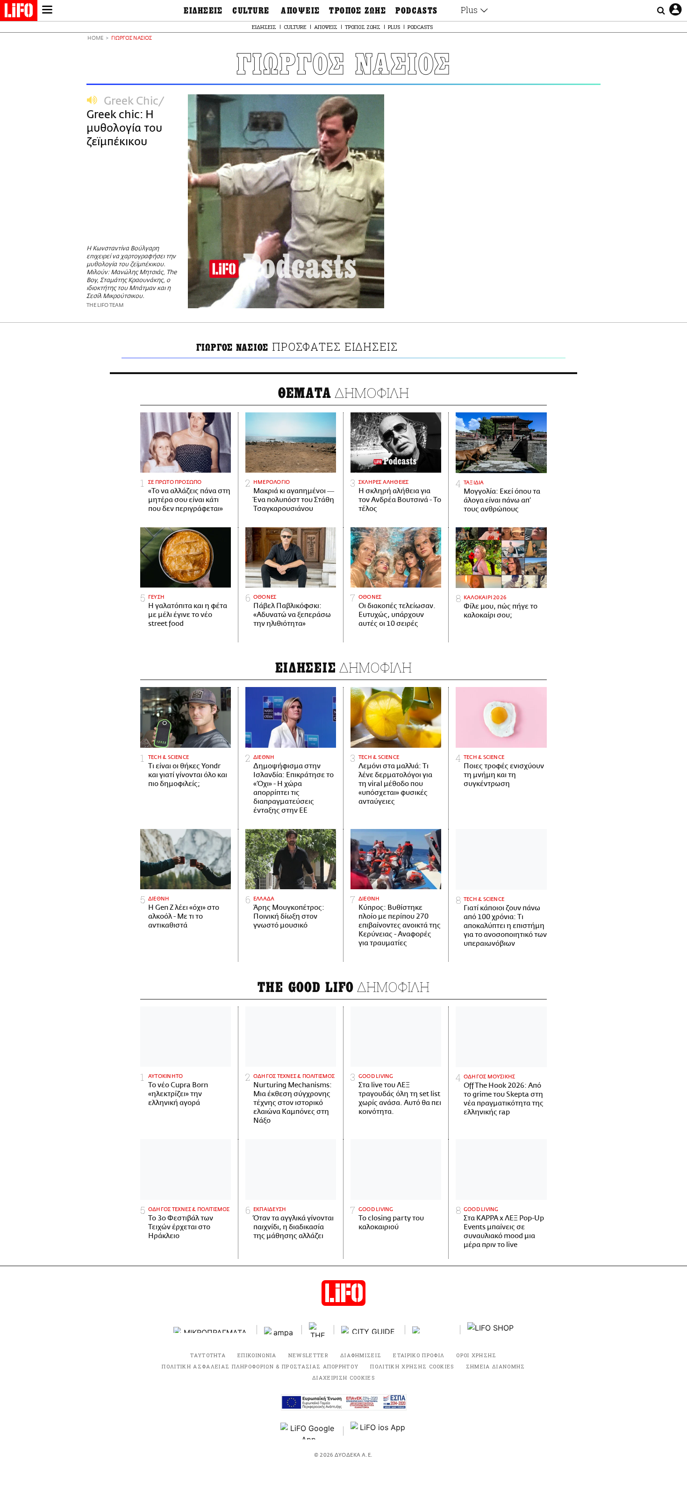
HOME (95, 38)
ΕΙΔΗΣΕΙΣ (203, 11)
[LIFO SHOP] (490, 1329)
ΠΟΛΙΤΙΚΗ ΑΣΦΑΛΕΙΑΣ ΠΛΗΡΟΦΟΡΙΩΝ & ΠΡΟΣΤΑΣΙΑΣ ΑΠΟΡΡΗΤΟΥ (260, 1366)
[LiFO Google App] (308, 1431)
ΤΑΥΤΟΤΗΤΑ (208, 1355)
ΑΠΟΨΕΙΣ (300, 11)
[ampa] (279, 1330)
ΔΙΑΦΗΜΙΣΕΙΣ (361, 1355)
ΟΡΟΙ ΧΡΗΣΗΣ (476, 1355)
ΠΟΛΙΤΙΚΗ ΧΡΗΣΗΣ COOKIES (412, 1366)
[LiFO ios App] (379, 1431)
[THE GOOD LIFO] (318, 1329)
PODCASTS (416, 11)
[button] (47, 10)
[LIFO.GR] (18, 12)
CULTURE (250, 11)
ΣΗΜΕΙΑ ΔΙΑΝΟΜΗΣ (495, 1366)
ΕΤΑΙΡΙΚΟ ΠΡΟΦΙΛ (418, 1355)
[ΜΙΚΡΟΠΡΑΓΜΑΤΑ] (211, 1330)
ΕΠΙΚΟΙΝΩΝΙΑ (257, 1355)
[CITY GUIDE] (369, 1330)
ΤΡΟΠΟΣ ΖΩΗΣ (357, 11)
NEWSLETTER (308, 1355)
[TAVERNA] (432, 1329)
